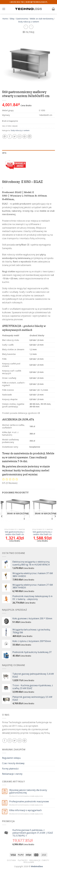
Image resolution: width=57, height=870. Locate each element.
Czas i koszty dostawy (13, 763)
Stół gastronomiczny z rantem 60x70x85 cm (14, 533)
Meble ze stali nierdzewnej (41, 18)
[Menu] (3, 8)
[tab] (28, 153)
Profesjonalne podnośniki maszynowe (29, 801)
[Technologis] (28, 9)
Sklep (12, 18)
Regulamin (29, 862)
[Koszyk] (53, 9)
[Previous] (2, 522)
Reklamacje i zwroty (12, 773)
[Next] (55, 522)
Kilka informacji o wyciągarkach (25, 810)
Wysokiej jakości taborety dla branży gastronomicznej (28, 791)
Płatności (23, 860)
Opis (4, 153)
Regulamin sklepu (11, 757)
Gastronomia (22, 18)
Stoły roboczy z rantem (28, 21)
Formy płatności (10, 768)
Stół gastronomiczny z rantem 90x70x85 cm (42, 533)
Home (5, 18)
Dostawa (11, 860)
